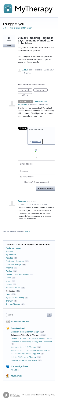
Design (9, 271)
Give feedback (18, 328)
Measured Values (13, 288)
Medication (44, 244)
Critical (27, 95)
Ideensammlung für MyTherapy (24, 347)
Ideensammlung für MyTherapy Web (26, 354)
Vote (9, 45)
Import (8, 281)
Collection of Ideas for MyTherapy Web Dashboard (31, 342)
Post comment (45, 188)
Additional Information (15, 261)
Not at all (26, 90)
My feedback (11, 255)
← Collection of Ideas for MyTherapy (17, 28)
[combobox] (27, 315)
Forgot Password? (26, 177)
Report (44, 204)
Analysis (9, 268)
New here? (36, 182)
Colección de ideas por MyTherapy (25, 332)
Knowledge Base (19, 366)
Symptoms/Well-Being (15, 298)
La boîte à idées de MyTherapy (23, 357)
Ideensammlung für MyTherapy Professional (29, 350)
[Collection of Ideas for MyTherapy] (29, 9)
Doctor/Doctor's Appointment (17, 274)
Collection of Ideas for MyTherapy (22, 244)
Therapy (9, 301)
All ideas (9, 251)
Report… (27, 73)
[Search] (49, 315)
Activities (9, 258)
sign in (27, 231)
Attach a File (36, 142)
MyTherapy (16, 376)
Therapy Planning (13, 304)
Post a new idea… (13, 248)
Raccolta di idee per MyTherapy (24, 360)
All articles (15, 370)
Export (8, 278)
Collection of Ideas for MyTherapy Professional (30, 338)
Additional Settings (13, 265)
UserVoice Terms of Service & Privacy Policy (38, 395)
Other (8, 294)
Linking (9, 284)
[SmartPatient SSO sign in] (36, 151)
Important (42, 90)
